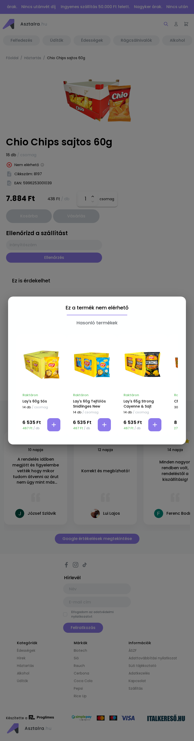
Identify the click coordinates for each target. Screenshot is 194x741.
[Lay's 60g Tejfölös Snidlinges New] (92, 365)
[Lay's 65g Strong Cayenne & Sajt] (142, 365)
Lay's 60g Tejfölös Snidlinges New (89, 404)
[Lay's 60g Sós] (41, 365)
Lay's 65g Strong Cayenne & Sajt (139, 404)
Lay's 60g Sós (34, 401)
